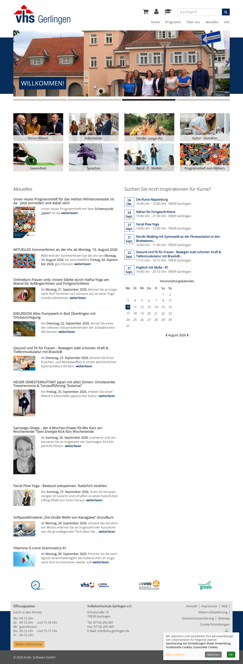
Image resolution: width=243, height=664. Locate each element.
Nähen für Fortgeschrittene (155, 212)
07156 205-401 (103, 622)
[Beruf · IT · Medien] (149, 157)
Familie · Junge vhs (149, 138)
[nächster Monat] (188, 335)
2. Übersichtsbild (94, 100)
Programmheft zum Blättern (205, 168)
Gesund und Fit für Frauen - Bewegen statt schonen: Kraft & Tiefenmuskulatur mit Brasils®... (178, 254)
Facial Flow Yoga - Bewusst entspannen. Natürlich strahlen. (60, 485)
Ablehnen (213, 654)
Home (155, 22)
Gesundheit (38, 168)
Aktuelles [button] (212, 22)
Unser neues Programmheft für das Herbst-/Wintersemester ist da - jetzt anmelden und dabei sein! (63, 201)
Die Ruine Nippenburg (152, 199)
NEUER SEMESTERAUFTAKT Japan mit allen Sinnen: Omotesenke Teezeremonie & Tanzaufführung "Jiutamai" (64, 384)
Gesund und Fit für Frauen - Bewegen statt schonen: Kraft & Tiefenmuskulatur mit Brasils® (60, 350)
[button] (156, 12)
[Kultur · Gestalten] (205, 127)
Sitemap (224, 618)
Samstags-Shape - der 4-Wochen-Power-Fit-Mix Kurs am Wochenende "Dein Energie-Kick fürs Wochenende (57, 430)
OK (231, 654)
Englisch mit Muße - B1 (152, 267)
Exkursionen (94, 138)
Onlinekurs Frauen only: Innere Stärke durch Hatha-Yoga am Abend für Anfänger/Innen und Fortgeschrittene (61, 281)
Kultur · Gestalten (204, 138)
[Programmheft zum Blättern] (205, 157)
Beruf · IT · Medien (149, 168)
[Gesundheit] (38, 157)
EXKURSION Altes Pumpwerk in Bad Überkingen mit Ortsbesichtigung (54, 315)
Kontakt (191, 606)
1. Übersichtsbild (40, 100)
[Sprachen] (94, 157)
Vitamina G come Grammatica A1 (39, 548)
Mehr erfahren (175, 654)
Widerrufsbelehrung (213, 612)
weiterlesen (69, 213)
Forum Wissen (38, 138)
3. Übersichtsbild (148, 100)
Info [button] (227, 22)
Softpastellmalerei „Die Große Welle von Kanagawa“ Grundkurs (63, 517)
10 (128, 307)
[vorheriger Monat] (166, 335)
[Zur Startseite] (41, 15)
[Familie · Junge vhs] (149, 127)
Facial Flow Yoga (147, 224)
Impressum (209, 606)
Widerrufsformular (28, 644)
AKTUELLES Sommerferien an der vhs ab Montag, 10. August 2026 (65, 249)
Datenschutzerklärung (198, 618)
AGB (225, 606)
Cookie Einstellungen (215, 624)
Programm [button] (173, 22)
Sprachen (94, 168)
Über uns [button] (193, 22)
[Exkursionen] (94, 127)
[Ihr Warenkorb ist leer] (145, 12)
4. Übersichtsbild (203, 100)
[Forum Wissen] (38, 127)
